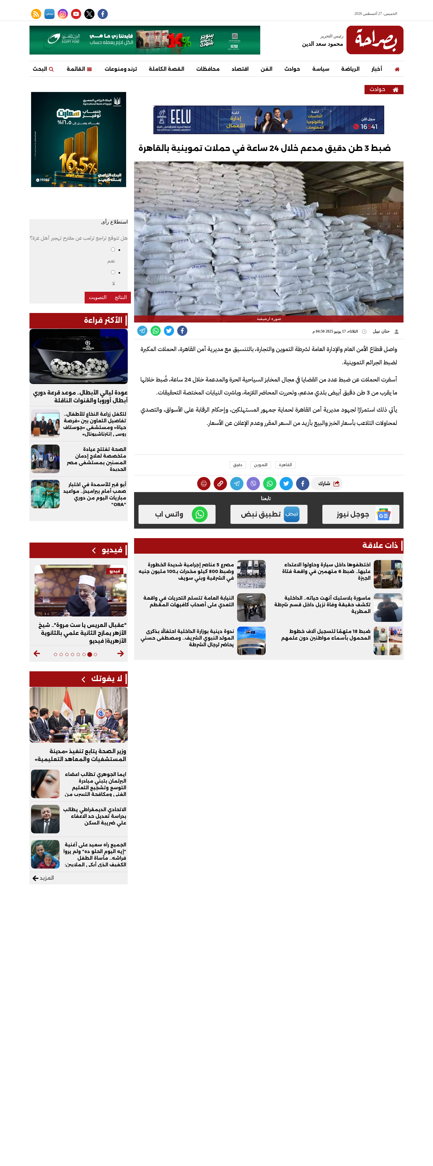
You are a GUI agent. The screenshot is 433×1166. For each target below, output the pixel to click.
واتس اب (169, 514)
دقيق (237, 464)
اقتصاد (240, 69)
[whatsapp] (220, 483)
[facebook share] (182, 331)
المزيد (46, 878)
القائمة (76, 69)
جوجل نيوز (353, 514)
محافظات (208, 69)
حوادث (292, 69)
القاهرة (285, 464)
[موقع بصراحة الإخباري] (375, 40)
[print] (203, 483)
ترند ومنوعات (121, 69)
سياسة (320, 69)
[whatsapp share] (156, 331)
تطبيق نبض (261, 514)
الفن (266, 69)
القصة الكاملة (166, 69)
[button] (121, 653)
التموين (261, 464)
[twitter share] (169, 331)
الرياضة (350, 69)
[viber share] (142, 331)
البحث (40, 69)
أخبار (377, 69)
